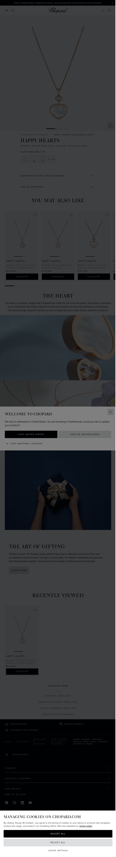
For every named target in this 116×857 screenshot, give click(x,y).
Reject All (56, 842)
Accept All (56, 833)
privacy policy (97, 825)
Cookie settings (57, 850)
